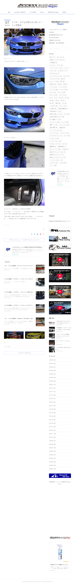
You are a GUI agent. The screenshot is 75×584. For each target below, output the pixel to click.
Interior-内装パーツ (55, 111)
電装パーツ (53, 125)
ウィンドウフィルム (56, 130)
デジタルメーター (55, 144)
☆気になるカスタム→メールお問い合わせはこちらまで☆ (24, 239)
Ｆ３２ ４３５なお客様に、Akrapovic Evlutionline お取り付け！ (20, 318)
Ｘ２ (66, 68)
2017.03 (52, 419)
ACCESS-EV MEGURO (24, 353)
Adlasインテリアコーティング (58, 157)
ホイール (53, 92)
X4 (57, 100)
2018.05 (52, 370)
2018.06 (52, 367)
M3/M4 (53, 84)
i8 (56, 97)
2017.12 (52, 388)
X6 (52, 103)
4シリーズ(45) (6, 225)
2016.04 (52, 458)
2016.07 (52, 447)
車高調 (62, 127)
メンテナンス (64, 133)
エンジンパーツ (54, 122)
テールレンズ (54, 138)
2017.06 (52, 409)
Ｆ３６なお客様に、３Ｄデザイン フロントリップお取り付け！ (19, 292)
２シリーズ (63, 87)
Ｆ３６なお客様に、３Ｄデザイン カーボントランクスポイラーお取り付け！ (22, 279)
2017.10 (52, 395)
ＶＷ (64, 103)
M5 (60, 84)
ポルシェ (62, 106)
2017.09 (52, 398)
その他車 (53, 108)
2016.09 (52, 440)
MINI (58, 103)
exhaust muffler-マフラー (57, 116)
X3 (52, 100)
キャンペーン (54, 81)
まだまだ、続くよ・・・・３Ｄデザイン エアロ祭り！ (15, 281)
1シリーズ (53, 87)
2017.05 (52, 412)
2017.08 (52, 402)
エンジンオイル (64, 125)
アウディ (53, 70)
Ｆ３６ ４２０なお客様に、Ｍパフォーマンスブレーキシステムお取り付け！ (22, 265)
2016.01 (52, 469)
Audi (63, 78)
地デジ (52, 57)
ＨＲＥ (64, 144)
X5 (63, 100)
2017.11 (52, 391)
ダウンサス (60, 57)
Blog (9, 12)
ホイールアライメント (56, 135)
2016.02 (52, 465)
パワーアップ (54, 133)
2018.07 (52, 363)
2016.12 (52, 430)
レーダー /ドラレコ (55, 141)
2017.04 (52, 416)
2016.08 (52, 444)
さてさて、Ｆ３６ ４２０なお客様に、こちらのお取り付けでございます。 (19, 268)
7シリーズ (62, 95)
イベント (53, 165)
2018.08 (52, 360)
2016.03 (52, 462)
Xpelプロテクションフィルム (58, 152)
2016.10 (52, 437)
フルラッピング (54, 78)
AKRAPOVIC (62, 146)
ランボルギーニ (62, 70)
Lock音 (65, 149)
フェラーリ (53, 68)
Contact (42, 12)
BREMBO (53, 146)
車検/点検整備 (62, 108)
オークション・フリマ (56, 65)
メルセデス (53, 106)
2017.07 (52, 405)
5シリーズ (61, 92)
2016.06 (52, 451)
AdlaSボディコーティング (57, 154)
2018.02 (52, 381)
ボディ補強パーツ (55, 119)
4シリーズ (63, 89)
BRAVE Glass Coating (53, 12)
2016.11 (52, 433)
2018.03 (52, 377)
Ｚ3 (60, 68)
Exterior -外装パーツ (56, 114)
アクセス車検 (33, 12)
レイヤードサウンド (56, 76)
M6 (65, 84)
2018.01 (52, 384)
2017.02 (52, 423)
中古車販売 (53, 62)
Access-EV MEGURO (20, 12)
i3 (51, 97)
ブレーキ (65, 122)
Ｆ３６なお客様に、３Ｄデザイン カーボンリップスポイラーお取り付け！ (21, 305)
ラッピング (53, 162)
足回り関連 (53, 127)
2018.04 (52, 374)
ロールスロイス (54, 73)
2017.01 (52, 426)
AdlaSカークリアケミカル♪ (57, 59)
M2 (62, 81)
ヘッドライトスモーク (56, 160)
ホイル (66, 76)
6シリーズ (53, 95)
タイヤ (67, 135)
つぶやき (62, 162)
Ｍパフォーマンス (55, 149)
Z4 (61, 97)
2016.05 (52, 454)
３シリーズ (54, 89)
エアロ (66, 114)
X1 (67, 97)
